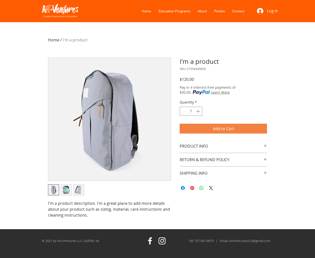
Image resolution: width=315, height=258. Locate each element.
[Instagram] (162, 241)
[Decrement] (183, 111)
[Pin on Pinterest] (192, 188)
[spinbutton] (191, 111)
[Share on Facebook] (183, 188)
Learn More (220, 92)
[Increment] (198, 111)
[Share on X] (211, 188)
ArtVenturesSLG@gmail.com (249, 241)
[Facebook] (150, 241)
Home (53, 40)
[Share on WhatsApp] (202, 188)
